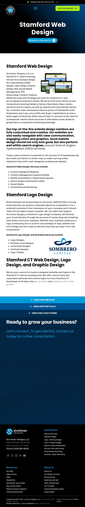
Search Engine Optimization (55, 446)
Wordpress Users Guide (15, 483)
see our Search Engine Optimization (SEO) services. (41, 147)
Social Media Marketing (53, 451)
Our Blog (9, 471)
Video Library (11, 474)
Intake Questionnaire (14, 492)
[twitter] (12, 455)
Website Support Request (16, 489)
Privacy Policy (61, 499)
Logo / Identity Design (53, 440)
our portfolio (41, 281)
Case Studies (49, 492)
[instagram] (16, 455)
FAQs (8, 477)
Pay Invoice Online (13, 486)
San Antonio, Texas (43, 503)
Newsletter (10, 480)
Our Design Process (52, 474)
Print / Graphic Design (52, 443)
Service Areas (49, 477)
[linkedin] (20, 455)
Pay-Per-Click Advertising (54, 449)
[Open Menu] (35, 8)
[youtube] (24, 455)
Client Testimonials (51, 483)
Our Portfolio (49, 486)
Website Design (50, 437)
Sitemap (70, 499)
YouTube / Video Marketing (54, 454)
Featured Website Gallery (54, 489)
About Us (47, 471)
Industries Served (51, 480)
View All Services (50, 434)
